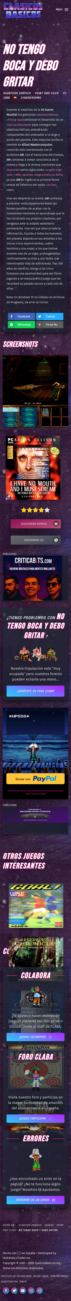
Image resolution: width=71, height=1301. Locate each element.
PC (64, 93)
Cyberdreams (31, 97)
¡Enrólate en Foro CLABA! (35, 691)
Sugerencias (9, 1281)
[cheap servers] (35, 814)
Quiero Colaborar (33, 1037)
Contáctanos (59, 1276)
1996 (6, 97)
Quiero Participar (33, 1118)
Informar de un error (33, 1200)
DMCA (22, 1281)
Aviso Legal (41, 1276)
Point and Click (47, 93)
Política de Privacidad (16, 1276)
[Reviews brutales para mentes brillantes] (32, 578)
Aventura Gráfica (17, 93)
